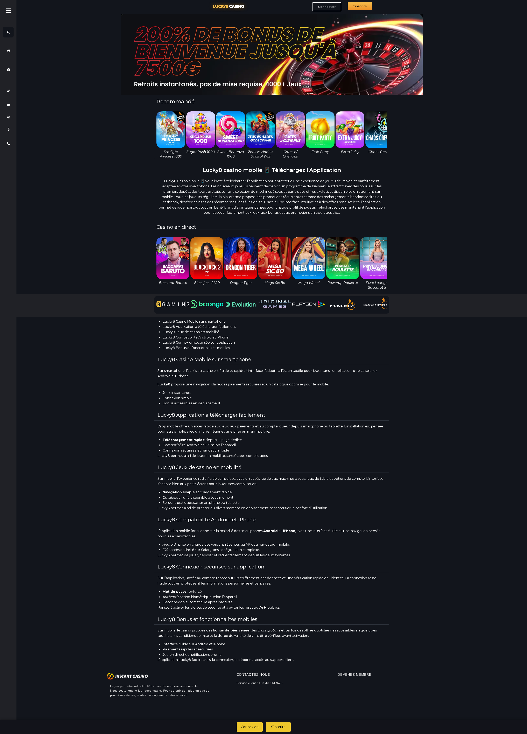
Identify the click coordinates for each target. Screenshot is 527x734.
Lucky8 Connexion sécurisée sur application (199, 342)
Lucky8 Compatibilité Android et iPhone (196, 337)
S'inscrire (278, 727)
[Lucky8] (8, 51)
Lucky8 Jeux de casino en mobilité (191, 332)
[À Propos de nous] (8, 70)
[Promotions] (8, 117)
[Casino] (8, 105)
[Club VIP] (8, 91)
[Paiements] (8, 129)
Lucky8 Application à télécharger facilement (199, 327)
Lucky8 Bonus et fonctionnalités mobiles (196, 348)
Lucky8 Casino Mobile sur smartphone (194, 321)
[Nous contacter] (8, 143)
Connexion (250, 727)
